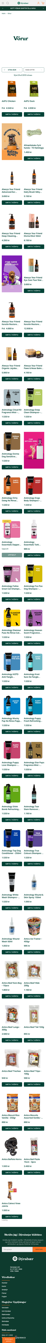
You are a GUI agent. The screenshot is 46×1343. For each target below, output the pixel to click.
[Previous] (3, 8)
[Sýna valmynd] (3, 3)
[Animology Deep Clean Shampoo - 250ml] (34, 397)
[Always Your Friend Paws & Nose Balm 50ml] (34, 353)
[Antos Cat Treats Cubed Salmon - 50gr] (34, 1323)
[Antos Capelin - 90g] (34, 1279)
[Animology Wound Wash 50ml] (12, 926)
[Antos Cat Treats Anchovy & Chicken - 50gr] (12, 1323)
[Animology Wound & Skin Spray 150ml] (34, 882)
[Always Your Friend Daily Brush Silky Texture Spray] (34, 176)
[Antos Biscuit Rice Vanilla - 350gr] (12, 1102)
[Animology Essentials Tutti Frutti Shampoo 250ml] (34, 529)
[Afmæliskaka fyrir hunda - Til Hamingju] (34, 132)
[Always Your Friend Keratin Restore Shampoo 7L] (34, 309)
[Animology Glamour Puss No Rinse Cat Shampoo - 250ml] (12, 617)
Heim (4, 13)
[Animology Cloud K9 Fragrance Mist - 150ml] (12, 397)
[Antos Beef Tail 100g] (34, 1014)
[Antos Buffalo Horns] (12, 1146)
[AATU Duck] (34, 88)
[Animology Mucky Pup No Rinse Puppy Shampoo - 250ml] (12, 706)
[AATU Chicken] (12, 88)
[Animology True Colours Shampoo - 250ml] (34, 838)
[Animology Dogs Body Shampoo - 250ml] (34, 485)
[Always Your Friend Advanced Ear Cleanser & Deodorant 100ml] (12, 176)
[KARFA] (42, 3)
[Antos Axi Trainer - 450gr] (34, 926)
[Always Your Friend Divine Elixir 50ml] (34, 221)
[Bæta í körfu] (34, 158)
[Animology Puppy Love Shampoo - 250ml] (12, 750)
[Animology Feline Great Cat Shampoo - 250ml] (12, 573)
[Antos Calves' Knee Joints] (12, 1191)
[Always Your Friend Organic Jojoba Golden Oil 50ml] (12, 353)
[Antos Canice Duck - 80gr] (12, 1235)
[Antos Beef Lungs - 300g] (12, 1014)
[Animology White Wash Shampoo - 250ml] (12, 882)
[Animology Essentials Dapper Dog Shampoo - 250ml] (12, 529)
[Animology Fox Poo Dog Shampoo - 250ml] (34, 573)
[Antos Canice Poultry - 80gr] (12, 1279)
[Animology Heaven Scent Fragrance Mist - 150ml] (34, 617)
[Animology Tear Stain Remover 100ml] (34, 794)
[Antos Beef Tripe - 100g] (34, 1058)
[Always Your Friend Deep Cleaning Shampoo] (12, 221)
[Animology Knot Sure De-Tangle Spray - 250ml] (34, 661)
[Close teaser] (16, 1336)
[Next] (43, 8)
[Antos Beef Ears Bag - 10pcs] (12, 970)
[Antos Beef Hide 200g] (34, 970)
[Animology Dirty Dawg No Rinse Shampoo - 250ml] (12, 485)
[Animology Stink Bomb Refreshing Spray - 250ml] (12, 794)
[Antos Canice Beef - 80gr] (34, 1191)
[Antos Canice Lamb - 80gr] (34, 1235)
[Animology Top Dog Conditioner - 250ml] (12, 838)
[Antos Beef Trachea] (12, 1058)
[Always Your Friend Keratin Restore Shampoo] (12, 309)
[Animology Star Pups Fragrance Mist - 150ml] (34, 750)
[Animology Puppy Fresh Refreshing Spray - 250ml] (34, 706)
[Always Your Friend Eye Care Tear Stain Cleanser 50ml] (34, 265)
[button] (8, 1340)
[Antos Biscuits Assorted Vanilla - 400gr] (34, 1102)
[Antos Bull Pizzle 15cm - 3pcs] (34, 1146)
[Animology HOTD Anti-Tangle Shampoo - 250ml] (12, 661)
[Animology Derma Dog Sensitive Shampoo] (12, 441)
